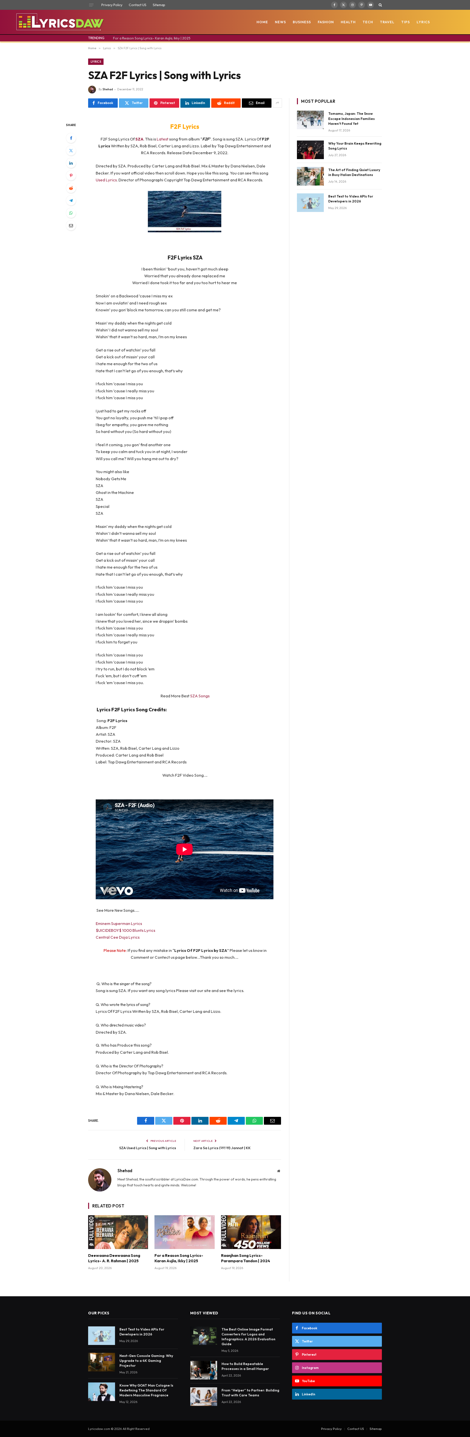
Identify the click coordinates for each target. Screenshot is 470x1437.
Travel (387, 22)
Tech (368, 22)
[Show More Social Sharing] (277, 103)
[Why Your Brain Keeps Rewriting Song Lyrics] (310, 149)
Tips (405, 22)
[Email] (71, 225)
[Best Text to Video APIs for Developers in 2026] (310, 202)
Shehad (108, 89)
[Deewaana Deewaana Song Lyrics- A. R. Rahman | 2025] (118, 1232)
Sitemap (159, 5)
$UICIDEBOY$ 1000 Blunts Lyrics (125, 930)
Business (302, 22)
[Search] (380, 5)
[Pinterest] (71, 175)
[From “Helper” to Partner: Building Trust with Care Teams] (203, 1396)
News (280, 22)
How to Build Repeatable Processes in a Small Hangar (245, 1366)
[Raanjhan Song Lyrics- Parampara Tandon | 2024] (251, 1232)
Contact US (137, 5)
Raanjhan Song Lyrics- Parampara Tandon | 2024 (245, 1258)
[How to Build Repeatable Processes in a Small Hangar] (203, 1370)
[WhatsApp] (71, 213)
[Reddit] (71, 188)
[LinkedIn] (71, 163)
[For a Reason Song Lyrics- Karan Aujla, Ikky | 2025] (184, 1232)
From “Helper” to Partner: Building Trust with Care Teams (250, 1392)
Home (262, 22)
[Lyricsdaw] (59, 22)
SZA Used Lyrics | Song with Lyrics (147, 1147)
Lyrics (423, 22)
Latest (163, 138)
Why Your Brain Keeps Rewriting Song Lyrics (354, 146)
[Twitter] (71, 150)
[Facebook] (71, 138)
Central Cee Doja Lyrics (118, 937)
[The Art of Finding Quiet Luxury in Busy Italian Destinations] (310, 176)
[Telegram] (71, 200)
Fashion (326, 22)
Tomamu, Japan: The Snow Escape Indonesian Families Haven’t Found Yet (351, 118)
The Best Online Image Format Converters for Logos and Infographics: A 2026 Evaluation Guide (248, 1336)
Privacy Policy (111, 5)
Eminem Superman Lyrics (119, 923)
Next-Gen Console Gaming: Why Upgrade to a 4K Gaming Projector (146, 1361)
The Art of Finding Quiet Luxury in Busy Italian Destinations (354, 172)
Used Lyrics (106, 179)
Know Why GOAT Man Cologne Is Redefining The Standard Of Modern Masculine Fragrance (146, 1390)
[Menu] (91, 4)
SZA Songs (200, 695)
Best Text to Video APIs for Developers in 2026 (350, 198)
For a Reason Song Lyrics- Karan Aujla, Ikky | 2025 (151, 38)
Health (348, 22)
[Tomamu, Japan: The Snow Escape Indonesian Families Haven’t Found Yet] (310, 120)
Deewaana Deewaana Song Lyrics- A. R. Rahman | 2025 (114, 1258)
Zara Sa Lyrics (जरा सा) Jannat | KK (222, 1147)
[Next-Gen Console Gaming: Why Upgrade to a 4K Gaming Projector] (101, 1362)
